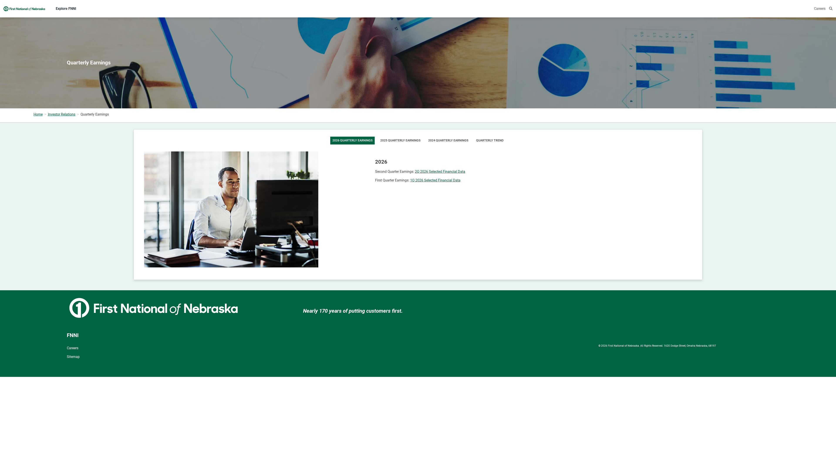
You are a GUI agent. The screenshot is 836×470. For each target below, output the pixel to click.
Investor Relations (61, 114)
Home (38, 114)
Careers (820, 9)
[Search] (831, 8)
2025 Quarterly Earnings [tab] (400, 140)
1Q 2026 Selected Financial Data (435, 180)
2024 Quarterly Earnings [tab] (448, 140)
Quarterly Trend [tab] (490, 140)
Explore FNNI (66, 9)
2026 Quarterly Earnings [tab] (352, 140)
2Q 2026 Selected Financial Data (440, 172)
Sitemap (73, 357)
